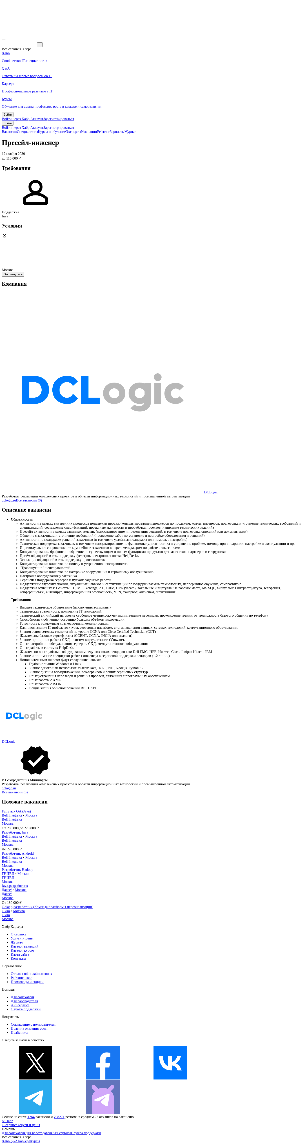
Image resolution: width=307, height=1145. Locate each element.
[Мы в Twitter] (35, 1078)
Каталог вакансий (24, 946)
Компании (89, 132)
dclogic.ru (9, 500)
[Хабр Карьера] (19, 44)
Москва (31, 815)
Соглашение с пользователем (33, 1024)
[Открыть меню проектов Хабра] (3, 39)
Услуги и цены (22, 938)
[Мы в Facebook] (103, 1078)
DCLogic (211, 492)
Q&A (14, 1141)
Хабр (6, 1141)
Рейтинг (103, 132)
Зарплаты (117, 132)
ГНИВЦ (8, 874)
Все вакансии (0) (29, 500)
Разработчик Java (15, 832)
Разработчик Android (18, 853)
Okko (6, 911)
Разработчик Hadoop (17, 869)
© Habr (7, 1121)
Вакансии (9, 132)
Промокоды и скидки (27, 982)
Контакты (18, 958)
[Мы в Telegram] (35, 1113)
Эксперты (73, 132)
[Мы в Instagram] (237, 1078)
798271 (59, 1117)
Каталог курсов (23, 950)
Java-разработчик (15, 886)
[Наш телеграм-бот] (103, 1113)
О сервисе (18, 934)
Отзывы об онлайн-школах (31, 974)
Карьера (24, 1141)
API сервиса (20, 1005)
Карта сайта (20, 954)
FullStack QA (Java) (16, 811)
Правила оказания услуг (29, 1028)
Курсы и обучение (52, 132)
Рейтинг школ (21, 978)
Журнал (130, 132)
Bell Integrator (12, 815)
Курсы (35, 1141)
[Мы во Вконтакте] (170, 1078)
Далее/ (7, 890)
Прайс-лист (20, 1032)
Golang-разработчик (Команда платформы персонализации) (47, 907)
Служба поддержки (26, 1009)
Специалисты (27, 132)
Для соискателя (22, 997)
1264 (31, 1117)
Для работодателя (24, 1001)
